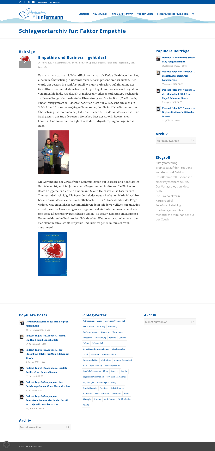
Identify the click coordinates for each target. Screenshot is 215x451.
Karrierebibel (164, 201)
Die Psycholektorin (168, 196)
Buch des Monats (90, 332)
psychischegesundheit (116, 377)
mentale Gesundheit (123, 360)
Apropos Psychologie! (115, 321)
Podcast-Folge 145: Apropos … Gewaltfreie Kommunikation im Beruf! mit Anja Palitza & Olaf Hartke (47, 400)
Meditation (106, 360)
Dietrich (42, 67)
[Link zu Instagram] (20, 2)
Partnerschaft (96, 365)
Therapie (87, 399)
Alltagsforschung (166, 163)
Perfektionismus (112, 365)
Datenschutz (55, 2)
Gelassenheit (98, 343)
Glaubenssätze (118, 349)
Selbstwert (116, 393)
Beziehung (112, 326)
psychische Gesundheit (93, 377)
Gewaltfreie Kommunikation (96, 349)
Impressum (42, 2)
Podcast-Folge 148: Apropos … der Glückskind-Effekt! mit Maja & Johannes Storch (178, 94)
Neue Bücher (98, 62)
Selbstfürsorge (117, 388)
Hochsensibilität (109, 354)
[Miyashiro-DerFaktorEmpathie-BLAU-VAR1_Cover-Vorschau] (25, 62)
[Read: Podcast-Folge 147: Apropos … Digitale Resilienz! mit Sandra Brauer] (158, 109)
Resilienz (104, 388)
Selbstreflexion (102, 393)
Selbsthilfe (87, 393)
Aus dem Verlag (83, 62)
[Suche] (193, 13)
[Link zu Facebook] (24, 2)
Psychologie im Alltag (106, 382)
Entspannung (100, 337)
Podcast (114, 371)
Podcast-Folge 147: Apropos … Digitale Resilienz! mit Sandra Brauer (178, 112)
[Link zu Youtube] (33, 2)
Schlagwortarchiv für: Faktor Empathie (72, 30)
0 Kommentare (62, 62)
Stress (126, 393)
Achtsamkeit (88, 321)
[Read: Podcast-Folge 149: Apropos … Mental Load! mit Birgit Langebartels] (158, 72)
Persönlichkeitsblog (168, 205)
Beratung (101, 326)
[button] (6, 444)
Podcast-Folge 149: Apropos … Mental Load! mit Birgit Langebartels (178, 75)
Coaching (105, 332)
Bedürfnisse (88, 326)
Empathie (87, 337)
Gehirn (86, 343)
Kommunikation (90, 360)
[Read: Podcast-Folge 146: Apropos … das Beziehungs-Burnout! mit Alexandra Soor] (21, 383)
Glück (85, 354)
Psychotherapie (90, 388)
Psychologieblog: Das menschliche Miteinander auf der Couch (175, 214)
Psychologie (88, 382)
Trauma (97, 399)
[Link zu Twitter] (28, 2)
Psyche (124, 371)
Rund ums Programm (118, 62)
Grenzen (95, 354)
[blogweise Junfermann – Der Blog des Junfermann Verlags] (41, 13)
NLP (85, 365)
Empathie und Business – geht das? (72, 57)
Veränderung (109, 399)
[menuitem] (43, 2)
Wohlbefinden (124, 399)
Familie (112, 337)
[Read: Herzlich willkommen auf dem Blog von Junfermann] (158, 58)
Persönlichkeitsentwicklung (95, 371)
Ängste (86, 405)
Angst (99, 321)
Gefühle (122, 337)
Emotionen (117, 332)
